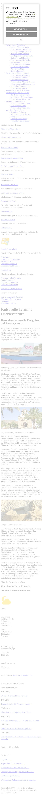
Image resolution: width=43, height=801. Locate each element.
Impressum (23, 19)
